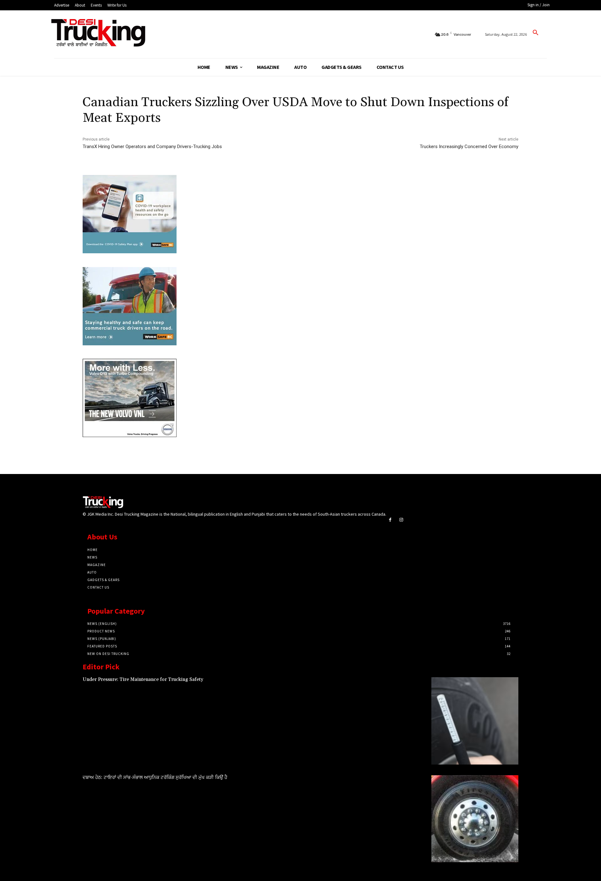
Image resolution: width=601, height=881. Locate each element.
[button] (535, 32)
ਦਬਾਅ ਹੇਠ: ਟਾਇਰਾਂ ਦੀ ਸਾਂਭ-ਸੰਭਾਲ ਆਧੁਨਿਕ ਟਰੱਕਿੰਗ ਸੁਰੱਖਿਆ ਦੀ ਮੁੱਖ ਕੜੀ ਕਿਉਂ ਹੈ (155, 778)
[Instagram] (401, 520)
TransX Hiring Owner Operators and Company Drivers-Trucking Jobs (152, 146)
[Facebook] (390, 520)
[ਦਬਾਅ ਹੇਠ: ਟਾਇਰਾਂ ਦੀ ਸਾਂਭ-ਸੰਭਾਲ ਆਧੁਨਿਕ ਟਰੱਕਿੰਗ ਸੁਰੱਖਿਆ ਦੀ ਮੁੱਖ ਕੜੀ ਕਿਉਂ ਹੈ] (474, 818)
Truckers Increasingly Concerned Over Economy (469, 146)
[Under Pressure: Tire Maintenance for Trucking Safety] (474, 720)
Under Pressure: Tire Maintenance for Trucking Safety (143, 680)
